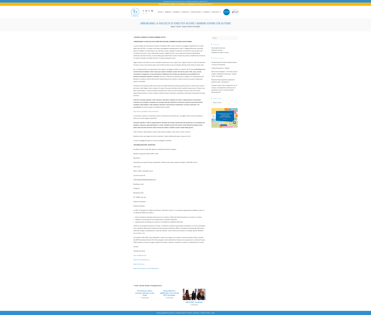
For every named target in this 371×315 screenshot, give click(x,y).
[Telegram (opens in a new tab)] (143, 11)
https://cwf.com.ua (138, 264)
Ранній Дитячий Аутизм (218, 48)
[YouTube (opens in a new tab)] (151, 11)
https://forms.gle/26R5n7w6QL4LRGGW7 (146, 111)
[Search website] (220, 12)
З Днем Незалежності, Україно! (220, 68)
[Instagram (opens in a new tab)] (148, 11)
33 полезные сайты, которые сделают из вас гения (144, 293)
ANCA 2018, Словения (194, 302)
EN (146, 13)
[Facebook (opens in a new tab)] (146, 11)
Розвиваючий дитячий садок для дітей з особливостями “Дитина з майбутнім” (184, 1)
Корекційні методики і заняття (220, 52)
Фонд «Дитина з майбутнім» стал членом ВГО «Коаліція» (169, 293)
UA (143, 13)
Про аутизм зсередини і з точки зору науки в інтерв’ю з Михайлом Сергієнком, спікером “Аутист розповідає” (224, 74)
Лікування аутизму (216, 50)
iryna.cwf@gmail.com (139, 255)
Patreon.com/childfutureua (141, 260)
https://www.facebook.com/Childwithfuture (146, 268)
